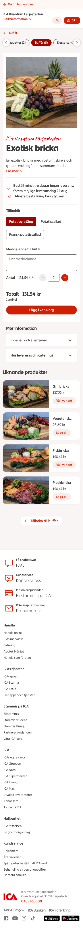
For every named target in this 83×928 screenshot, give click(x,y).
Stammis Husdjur (15, 726)
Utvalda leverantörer (18, 795)
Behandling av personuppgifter (25, 869)
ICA (6, 750)
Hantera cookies (15, 875)
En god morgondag (17, 832)
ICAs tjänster (14, 669)
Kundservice (13, 843)
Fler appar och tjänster (19, 695)
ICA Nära (10, 770)
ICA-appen (11, 676)
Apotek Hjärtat (14, 651)
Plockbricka (62, 482)
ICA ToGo (10, 689)
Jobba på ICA (12, 807)
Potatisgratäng (21, 221)
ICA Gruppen (12, 764)
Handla (9, 625)
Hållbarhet (12, 818)
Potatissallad (51, 221)
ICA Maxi (9, 788)
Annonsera (11, 801)
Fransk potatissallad (25, 234)
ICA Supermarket (15, 776)
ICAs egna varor (14, 757)
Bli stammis (11, 714)
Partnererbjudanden (18, 732)
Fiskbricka (61, 450)
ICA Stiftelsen (13, 826)
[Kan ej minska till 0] (42, 277)
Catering (9, 645)
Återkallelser (12, 857)
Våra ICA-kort (13, 739)
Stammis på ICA (16, 706)
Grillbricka (61, 386)
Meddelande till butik (23, 249)
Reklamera (11, 851)
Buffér (13, 33)
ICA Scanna (11, 683)
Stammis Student (15, 720)
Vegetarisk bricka (61, 418)
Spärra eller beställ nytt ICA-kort (25, 863)
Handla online (13, 633)
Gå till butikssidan (20, 4)
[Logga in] (57, 20)
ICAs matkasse (13, 639)
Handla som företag (17, 658)
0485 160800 (31, 901)
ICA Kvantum (12, 782)
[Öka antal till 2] (64, 277)
